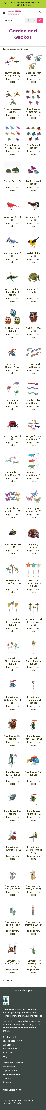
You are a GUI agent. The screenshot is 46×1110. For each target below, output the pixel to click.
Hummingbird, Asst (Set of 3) (12, 74)
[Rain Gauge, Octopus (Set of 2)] (12, 686)
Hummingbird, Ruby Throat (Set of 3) (12, 292)
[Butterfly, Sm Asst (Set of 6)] (12, 497)
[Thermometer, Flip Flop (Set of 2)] (12, 911)
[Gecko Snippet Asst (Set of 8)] (12, 134)
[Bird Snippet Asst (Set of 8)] (33, 98)
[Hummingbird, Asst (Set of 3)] (12, 61)
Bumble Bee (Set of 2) (12, 546)
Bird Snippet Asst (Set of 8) (33, 110)
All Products (9, 1052)
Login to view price (12, 80)
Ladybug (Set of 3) (12, 438)
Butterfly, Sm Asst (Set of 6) (12, 510)
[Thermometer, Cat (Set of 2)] (12, 874)
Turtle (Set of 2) (12, 181)
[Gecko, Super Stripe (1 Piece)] (12, 353)
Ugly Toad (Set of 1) (33, 291)
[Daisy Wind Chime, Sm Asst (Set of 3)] (33, 569)
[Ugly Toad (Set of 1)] (33, 278)
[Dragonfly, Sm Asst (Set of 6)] (33, 425)
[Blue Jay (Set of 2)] (12, 242)
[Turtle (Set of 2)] (12, 170)
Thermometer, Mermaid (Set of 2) (33, 925)
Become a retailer (12, 1074)
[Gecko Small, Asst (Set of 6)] (33, 353)
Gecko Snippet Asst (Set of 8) (12, 146)
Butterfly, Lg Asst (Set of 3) (33, 510)
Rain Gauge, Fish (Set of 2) (33, 773)
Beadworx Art (9, 1037)
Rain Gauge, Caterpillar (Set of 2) (34, 850)
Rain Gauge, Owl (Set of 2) (12, 737)
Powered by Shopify (12, 1103)
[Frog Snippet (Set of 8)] (33, 134)
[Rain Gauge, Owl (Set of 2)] (12, 725)
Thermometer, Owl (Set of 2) (12, 962)
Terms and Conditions (14, 1062)
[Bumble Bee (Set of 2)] (12, 533)
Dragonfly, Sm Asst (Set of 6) (33, 438)
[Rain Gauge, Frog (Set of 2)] (33, 800)
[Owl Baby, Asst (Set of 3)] (12, 317)
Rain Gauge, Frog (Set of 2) (33, 812)
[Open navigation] (4, 13)
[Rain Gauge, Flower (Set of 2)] (12, 835)
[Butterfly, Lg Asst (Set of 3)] (33, 497)
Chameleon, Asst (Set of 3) (33, 474)
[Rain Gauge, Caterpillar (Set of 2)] (33, 835)
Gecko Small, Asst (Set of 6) (33, 365)
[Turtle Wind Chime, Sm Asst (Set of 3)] (33, 647)
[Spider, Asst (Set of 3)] (12, 389)
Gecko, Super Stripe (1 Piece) (12, 365)
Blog (5, 1056)
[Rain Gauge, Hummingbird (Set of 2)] (33, 686)
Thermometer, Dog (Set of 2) (33, 887)
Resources (8, 1082)
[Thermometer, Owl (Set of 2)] (12, 949)
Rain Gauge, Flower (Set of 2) (12, 848)
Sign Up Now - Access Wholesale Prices (23, 2)
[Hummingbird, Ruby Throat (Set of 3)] (12, 278)
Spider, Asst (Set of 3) (12, 402)
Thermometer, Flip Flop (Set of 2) (13, 925)
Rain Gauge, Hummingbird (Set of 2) (34, 700)
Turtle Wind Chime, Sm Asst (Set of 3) (33, 661)
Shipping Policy (10, 1070)
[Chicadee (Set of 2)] (33, 206)
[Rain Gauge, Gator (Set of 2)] (33, 725)
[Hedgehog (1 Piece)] (33, 533)
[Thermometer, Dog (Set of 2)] (33, 874)
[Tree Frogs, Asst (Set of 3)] (12, 98)
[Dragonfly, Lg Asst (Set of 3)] (12, 461)
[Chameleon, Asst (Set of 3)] (33, 461)
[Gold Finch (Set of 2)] (33, 242)
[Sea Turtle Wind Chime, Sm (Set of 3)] (33, 608)
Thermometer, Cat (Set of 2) (12, 887)
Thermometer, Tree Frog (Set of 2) (33, 963)
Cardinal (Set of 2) (12, 218)
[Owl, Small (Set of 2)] (33, 317)
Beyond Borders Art (12, 1040)
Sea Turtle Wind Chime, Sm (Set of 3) (33, 622)
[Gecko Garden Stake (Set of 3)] (12, 569)
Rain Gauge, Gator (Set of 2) (33, 737)
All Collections (10, 1048)
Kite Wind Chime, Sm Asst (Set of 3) (12, 661)
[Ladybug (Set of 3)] (12, 425)
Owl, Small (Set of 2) (33, 329)
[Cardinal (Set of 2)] (12, 206)
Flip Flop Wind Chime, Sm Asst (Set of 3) (12, 622)
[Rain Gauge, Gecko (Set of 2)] (12, 761)
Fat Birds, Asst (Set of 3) (33, 182)
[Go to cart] (40, 12)
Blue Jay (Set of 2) (12, 254)
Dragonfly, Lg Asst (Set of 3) (12, 474)
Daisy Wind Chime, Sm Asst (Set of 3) (33, 583)
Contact (7, 1078)
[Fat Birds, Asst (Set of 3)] (33, 170)
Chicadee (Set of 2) (33, 218)
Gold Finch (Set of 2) (34, 254)
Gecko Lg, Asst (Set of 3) (33, 74)
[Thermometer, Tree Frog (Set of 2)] (33, 949)
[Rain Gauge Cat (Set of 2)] (12, 800)
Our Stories (8, 1044)
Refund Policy (9, 1066)
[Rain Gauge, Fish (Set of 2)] (33, 761)
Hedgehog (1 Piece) (33, 546)
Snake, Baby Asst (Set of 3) (33, 402)
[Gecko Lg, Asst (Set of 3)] (33, 61)
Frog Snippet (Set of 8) (33, 146)
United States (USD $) (12, 1090)
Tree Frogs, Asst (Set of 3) (12, 110)
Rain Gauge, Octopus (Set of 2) (12, 700)
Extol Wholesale (26, 1100)
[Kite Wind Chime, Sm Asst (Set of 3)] (12, 647)
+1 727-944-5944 (23, 5)
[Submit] (40, 20)
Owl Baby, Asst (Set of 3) (12, 329)
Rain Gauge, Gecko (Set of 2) (12, 775)
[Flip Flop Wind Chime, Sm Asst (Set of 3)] (12, 608)
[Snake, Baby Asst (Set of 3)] (33, 389)
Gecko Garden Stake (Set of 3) (12, 582)
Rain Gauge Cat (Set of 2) (12, 812)
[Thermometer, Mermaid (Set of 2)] (33, 911)
